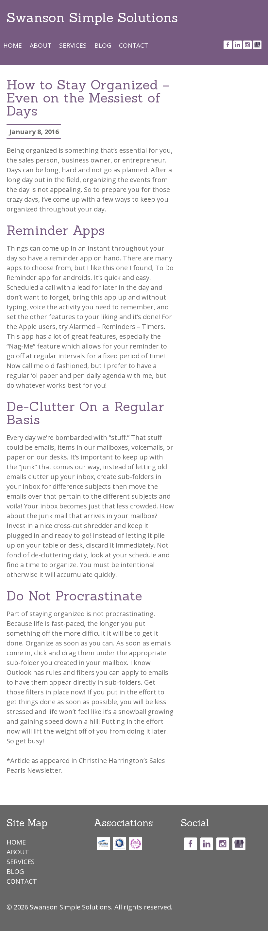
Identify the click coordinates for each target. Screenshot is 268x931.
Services (73, 45)
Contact (133, 45)
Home (12, 45)
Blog (102, 45)
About (40, 45)
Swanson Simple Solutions (92, 17)
